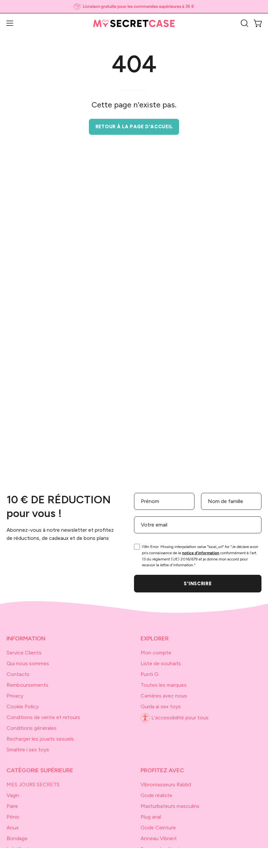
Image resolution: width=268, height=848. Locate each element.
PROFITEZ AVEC (162, 770)
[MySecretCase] (134, 23)
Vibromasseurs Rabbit (166, 784)
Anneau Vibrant (159, 838)
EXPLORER (155, 638)
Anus (13, 827)
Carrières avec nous (164, 696)
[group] (134, 6)
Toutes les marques (164, 685)
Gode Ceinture (158, 827)
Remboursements (27, 685)
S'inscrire (197, 584)
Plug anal (151, 817)
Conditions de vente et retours (43, 717)
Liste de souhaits (161, 663)
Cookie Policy (23, 706)
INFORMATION (26, 638)
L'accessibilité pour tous (180, 718)
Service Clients (24, 653)
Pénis (13, 817)
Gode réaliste (156, 795)
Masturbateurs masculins (170, 806)
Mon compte (156, 653)
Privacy (15, 696)
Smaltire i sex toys (28, 749)
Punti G (150, 674)
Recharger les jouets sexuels (40, 739)
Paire (12, 806)
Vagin (13, 795)
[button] (243, 23)
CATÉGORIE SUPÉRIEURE (40, 770)
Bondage (17, 838)
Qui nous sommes (28, 663)
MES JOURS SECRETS (33, 784)
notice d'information (200, 553)
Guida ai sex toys (161, 706)
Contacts (18, 674)
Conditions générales (32, 728)
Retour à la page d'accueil (134, 127)
